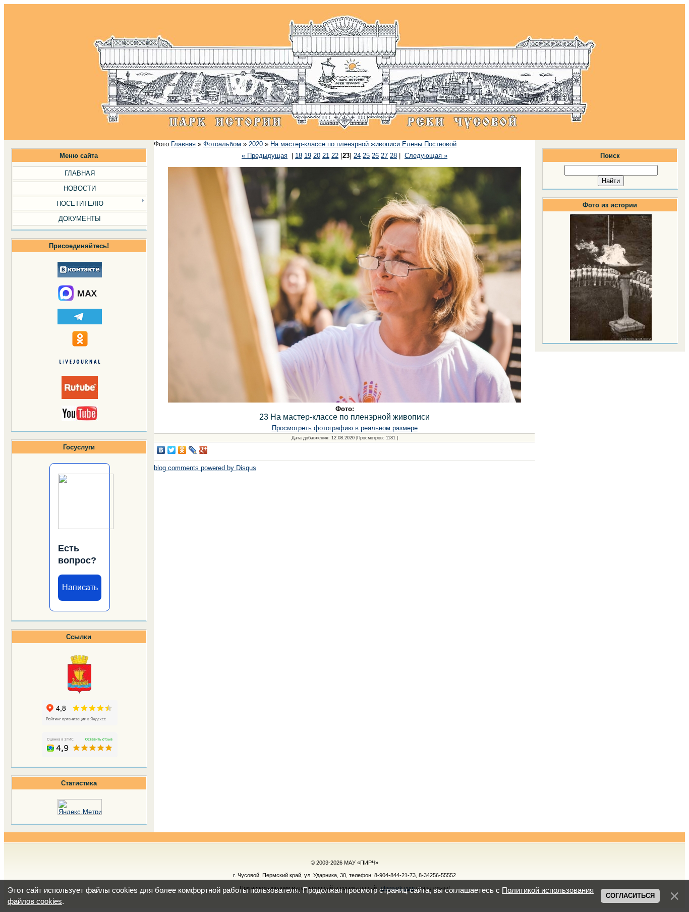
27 (384, 155)
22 (334, 155)
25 (366, 155)
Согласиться (630, 895)
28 (393, 155)
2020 (256, 144)
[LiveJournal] (193, 450)
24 (357, 155)
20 (316, 155)
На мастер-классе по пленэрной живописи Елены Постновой (363, 144)
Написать (80, 587)
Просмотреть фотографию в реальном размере (345, 428)
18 (298, 155)
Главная (183, 144)
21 (325, 155)
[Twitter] (171, 450)
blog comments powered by (205, 468)
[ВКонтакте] (161, 450)
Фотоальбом (222, 144)
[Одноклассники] (182, 450)
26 (375, 155)
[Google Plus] (203, 450)
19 (307, 155)
